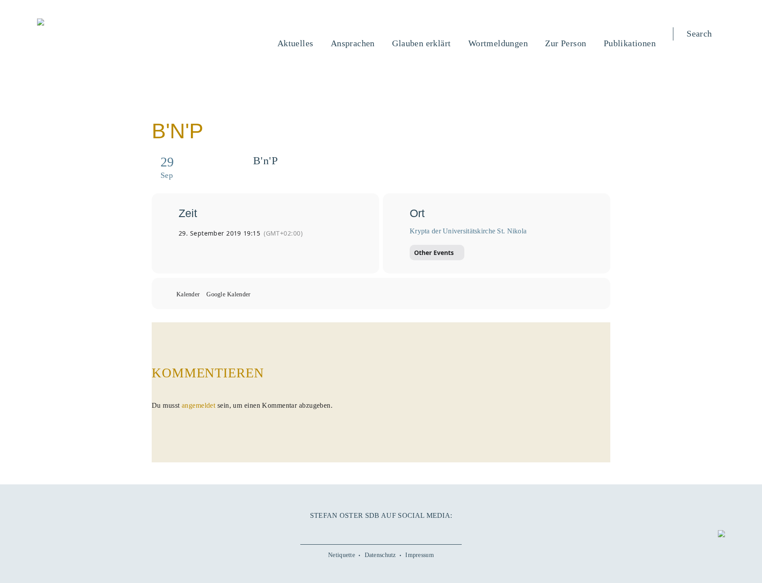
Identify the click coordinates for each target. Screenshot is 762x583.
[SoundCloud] (401, 531)
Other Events (434, 252)
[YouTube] (361, 531)
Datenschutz (380, 555)
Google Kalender (228, 294)
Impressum (419, 555)
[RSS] (421, 531)
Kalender (188, 294)
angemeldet (198, 405)
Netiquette (341, 555)
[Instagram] (381, 531)
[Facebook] (341, 531)
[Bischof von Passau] (94, 23)
